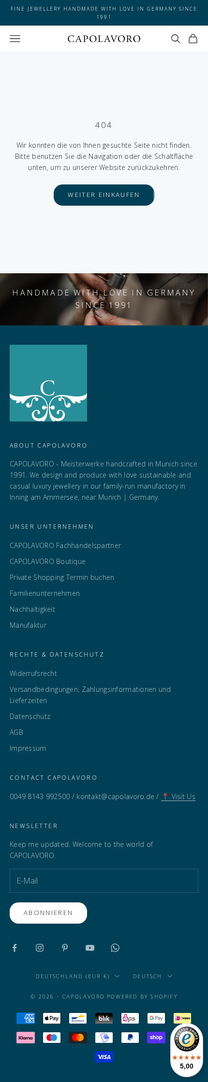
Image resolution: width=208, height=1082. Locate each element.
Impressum (28, 748)
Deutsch (147, 976)
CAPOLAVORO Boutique (48, 561)
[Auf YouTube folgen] (90, 948)
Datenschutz (30, 716)
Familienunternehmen (45, 593)
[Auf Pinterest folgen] (65, 948)
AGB (16, 732)
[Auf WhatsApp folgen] (115, 948)
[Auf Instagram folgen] (40, 948)
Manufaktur (28, 625)
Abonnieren (48, 912)
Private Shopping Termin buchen (62, 577)
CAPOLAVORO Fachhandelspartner (65, 545)
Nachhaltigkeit (32, 609)
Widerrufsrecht (33, 673)
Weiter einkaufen (104, 194)
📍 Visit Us (178, 796)
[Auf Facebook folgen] (14, 948)
